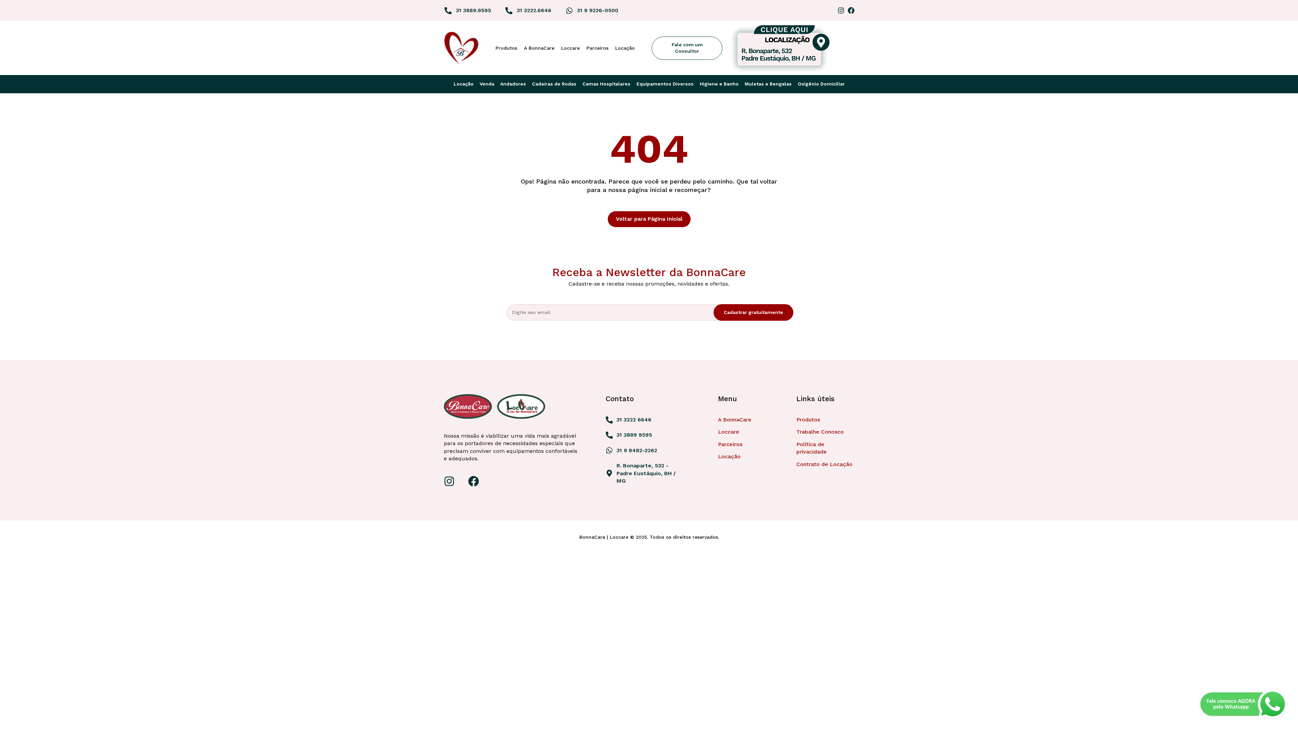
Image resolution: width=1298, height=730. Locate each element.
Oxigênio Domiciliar (821, 84)
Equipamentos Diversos (665, 84)
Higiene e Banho (719, 84)
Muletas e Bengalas (768, 84)
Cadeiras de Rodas (554, 84)
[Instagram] (841, 10)
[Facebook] (851, 10)
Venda (487, 84)
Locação (464, 84)
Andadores (513, 84)
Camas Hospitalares (606, 84)
